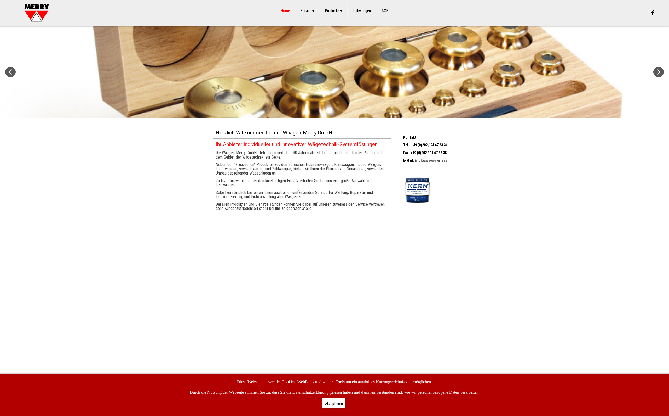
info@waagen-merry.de (431, 160)
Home (285, 10)
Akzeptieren (334, 404)
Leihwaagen (362, 10)
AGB (385, 10)
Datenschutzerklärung (310, 392)
